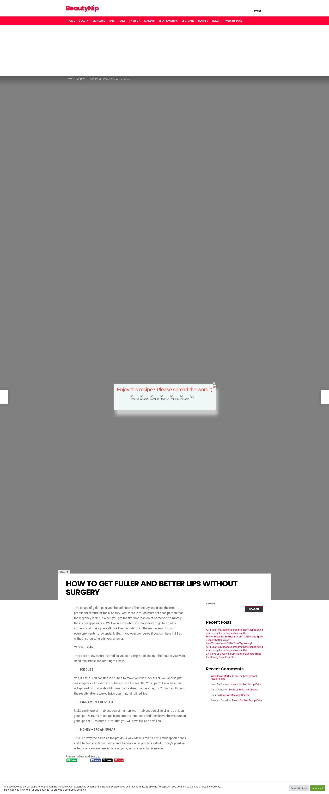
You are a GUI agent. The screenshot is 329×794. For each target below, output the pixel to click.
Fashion (134, 20)
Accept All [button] (317, 788)
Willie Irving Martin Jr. (222, 676)
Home (71, 20)
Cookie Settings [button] (299, 788)
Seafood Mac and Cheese (243, 689)
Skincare (99, 20)
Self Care (188, 20)
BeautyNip (82, 8)
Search (210, 603)
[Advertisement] (103, 50)
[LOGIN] (260, 20)
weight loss (233, 20)
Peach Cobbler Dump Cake (246, 684)
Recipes (203, 20)
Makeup (149, 20)
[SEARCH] (253, 20)
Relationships (168, 20)
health (216, 20)
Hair (111, 20)
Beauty (84, 20)
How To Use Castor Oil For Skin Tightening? (229, 643)
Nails (121, 20)
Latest (256, 11)
